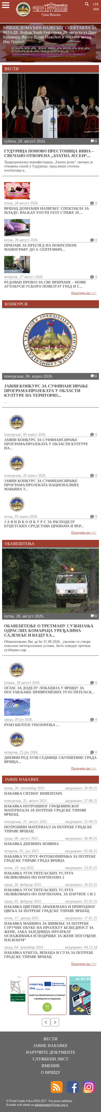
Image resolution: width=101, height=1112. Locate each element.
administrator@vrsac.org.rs (51, 1105)
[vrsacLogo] (41, 17)
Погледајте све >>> (83, 293)
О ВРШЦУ (50, 1072)
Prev (46, 1022)
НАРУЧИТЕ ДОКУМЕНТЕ (50, 1052)
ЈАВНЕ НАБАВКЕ (50, 1045)
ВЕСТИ (50, 1039)
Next (55, 1022)
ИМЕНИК (50, 1066)
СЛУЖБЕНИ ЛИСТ (50, 1059)
